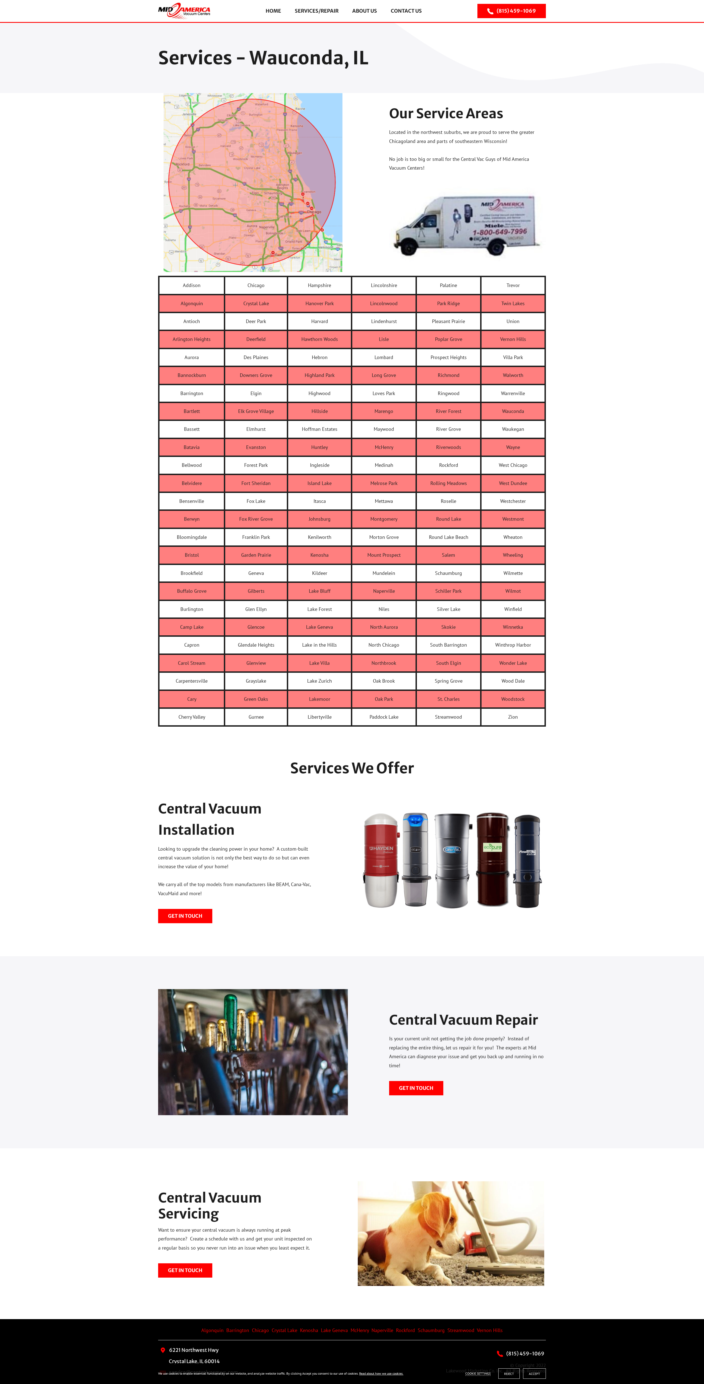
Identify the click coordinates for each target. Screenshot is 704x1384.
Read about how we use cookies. (381, 1373)
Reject (509, 1374)
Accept (534, 1374)
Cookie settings (478, 1373)
